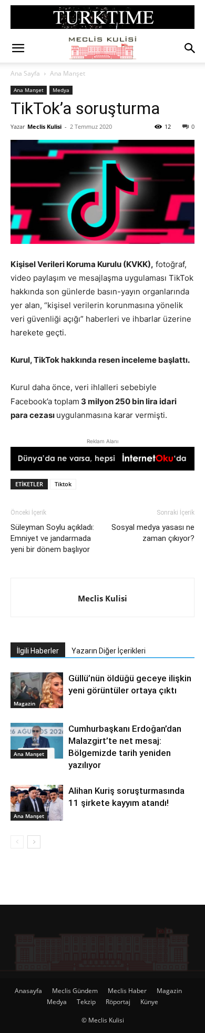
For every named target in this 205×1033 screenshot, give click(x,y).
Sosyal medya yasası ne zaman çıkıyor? (152, 533)
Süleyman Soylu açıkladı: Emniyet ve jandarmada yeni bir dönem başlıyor (52, 538)
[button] (18, 48)
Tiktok (63, 484)
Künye (149, 1001)
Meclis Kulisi (44, 126)
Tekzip (86, 1001)
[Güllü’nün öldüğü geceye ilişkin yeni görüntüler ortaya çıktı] (37, 690)
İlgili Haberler (38, 651)
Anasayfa (28, 990)
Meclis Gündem (75, 990)
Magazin (24, 703)
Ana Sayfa (25, 73)
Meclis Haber (127, 990)
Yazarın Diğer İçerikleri (108, 651)
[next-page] (33, 841)
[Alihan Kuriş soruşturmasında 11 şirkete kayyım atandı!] (37, 803)
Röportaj (118, 1001)
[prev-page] (17, 841)
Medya (61, 90)
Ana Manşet (67, 73)
